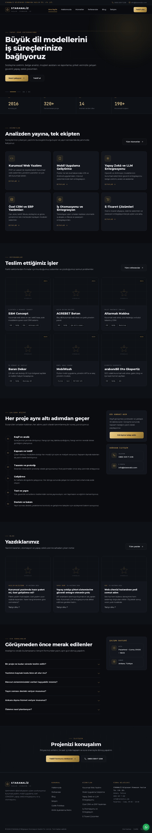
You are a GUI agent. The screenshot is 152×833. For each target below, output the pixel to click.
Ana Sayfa (52, 9)
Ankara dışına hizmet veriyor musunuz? (26, 700)
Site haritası (126, 829)
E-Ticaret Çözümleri (90, 816)
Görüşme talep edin (126, 435)
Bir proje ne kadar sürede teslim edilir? (25, 664)
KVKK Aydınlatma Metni (61, 810)
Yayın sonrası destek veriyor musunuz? (25, 691)
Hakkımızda (66, 9)
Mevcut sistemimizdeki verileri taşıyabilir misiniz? (31, 682)
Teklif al (37, 78)
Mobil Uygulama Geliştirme (93, 792)
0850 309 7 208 (120, 2)
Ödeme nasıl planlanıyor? (18, 709)
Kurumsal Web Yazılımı (91, 788)
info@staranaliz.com (139, 2)
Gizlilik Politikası (58, 806)
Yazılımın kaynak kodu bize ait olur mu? (26, 673)
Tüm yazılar (134, 546)
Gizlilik (135, 829)
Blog (104, 9)
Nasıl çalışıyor (15, 78)
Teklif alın (140, 9)
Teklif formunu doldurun (61, 759)
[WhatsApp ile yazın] (146, 827)
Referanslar (93, 9)
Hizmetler (80, 9)
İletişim (113, 9)
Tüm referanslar (132, 268)
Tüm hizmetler (133, 142)
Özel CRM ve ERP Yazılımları (94, 804)
